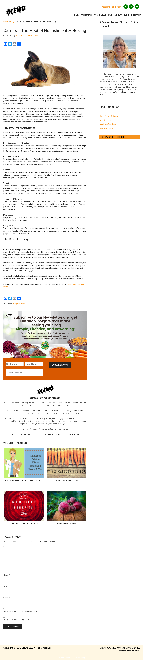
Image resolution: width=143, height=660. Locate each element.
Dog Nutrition (19, 303)
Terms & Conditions (65, 658)
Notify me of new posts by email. (16, 619)
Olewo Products (106, 128)
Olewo (22, 10)
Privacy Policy (80, 658)
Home (5, 21)
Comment (8, 547)
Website (6, 597)
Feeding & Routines (107, 124)
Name (6, 575)
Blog (12, 21)
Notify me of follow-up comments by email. (20, 611)
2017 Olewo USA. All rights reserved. (34, 647)
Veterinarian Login (111, 6)
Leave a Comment (34, 35)
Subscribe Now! (60, 365)
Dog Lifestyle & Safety (108, 116)
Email (6, 586)
